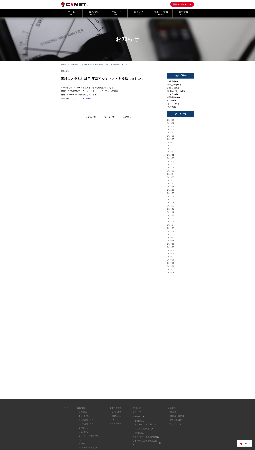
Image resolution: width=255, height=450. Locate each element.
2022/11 (170, 187)
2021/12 (170, 209)
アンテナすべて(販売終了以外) (89, 437)
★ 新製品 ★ (83, 412)
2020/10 (170, 244)
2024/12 (170, 133)
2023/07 (170, 164)
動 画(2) (171, 100)
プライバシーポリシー (177, 426)
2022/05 (170, 199)
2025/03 (170, 129)
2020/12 (170, 238)
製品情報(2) (172, 81)
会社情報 (183, 13)
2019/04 (170, 272)
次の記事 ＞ (126, 117)
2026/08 (170, 120)
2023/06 (170, 168)
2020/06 (170, 253)
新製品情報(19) (174, 85)
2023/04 (170, 174)
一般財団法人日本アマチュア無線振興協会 (145, 435)
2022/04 (170, 203)
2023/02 (170, 180)
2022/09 (170, 193)
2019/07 (170, 263)
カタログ (138, 13)
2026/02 (170, 123)
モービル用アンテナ (86, 420)
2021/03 (170, 228)
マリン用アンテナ (85, 432)
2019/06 (170, 266)
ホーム (71, 13)
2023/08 (170, 161)
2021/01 (170, 234)
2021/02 (170, 231)
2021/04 (170, 225)
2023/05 (170, 171)
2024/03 (170, 142)
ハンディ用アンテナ (86, 424)
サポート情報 (161, 13)
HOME (64, 65)
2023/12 (170, 152)
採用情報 (136, 417)
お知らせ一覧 (108, 117)
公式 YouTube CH (116, 417)
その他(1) (171, 107)
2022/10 (170, 190)
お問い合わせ (116, 423)
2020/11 (170, 241)
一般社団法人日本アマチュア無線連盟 (143, 423)
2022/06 (170, 196)
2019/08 (170, 260)
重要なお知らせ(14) (176, 91)
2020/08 (170, 250)
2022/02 (170, 206)
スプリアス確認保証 (141, 429)
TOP (65, 408)
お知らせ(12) (173, 88)
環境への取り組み (176, 420)
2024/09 (170, 136)
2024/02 (170, 145)
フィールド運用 (84, 416)
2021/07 (170, 218)
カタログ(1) (172, 94)
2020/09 (170, 247)
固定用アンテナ (84, 428)
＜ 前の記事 (90, 117)
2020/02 (170, 257)
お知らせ (116, 13)
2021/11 (170, 212)
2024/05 (170, 139)
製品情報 (93, 13)
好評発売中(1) (173, 97)
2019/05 (170, 269)
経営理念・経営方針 (177, 416)
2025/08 (170, 126)
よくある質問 (116, 412)
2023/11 (170, 155)
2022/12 (170, 183)
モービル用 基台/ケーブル (88, 448)
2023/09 (170, 158)
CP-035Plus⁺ (87, 99)
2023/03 (170, 177)
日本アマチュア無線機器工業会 (145, 443)
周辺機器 (82, 444)
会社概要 (173, 412)
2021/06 (170, 222)
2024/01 (170, 149)
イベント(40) (173, 104)
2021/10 (170, 215)
